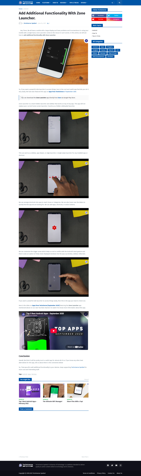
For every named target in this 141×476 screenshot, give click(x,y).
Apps (29, 374)
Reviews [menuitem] (63, 3)
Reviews (34, 374)
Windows (110, 56)
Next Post (85, 457)
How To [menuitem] (55, 3)
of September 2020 (62, 91)
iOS (118, 50)
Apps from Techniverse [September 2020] (45, 305)
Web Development (98, 56)
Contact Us (111, 473)
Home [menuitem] (38, 3)
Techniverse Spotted (77, 367)
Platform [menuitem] (45, 3)
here (59, 98)
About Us (119, 473)
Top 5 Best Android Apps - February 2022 (28, 402)
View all (86, 379)
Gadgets (95, 50)
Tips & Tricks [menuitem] (74, 3)
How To (94, 33)
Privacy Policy (101, 473)
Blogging (110, 47)
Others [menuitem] (83, 3)
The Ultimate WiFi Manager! (52, 401)
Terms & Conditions (89, 473)
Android (26, 9)
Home (20, 9)
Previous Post (24, 457)
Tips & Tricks (96, 36)
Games (103, 50)
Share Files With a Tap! (75, 401)
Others (95, 53)
